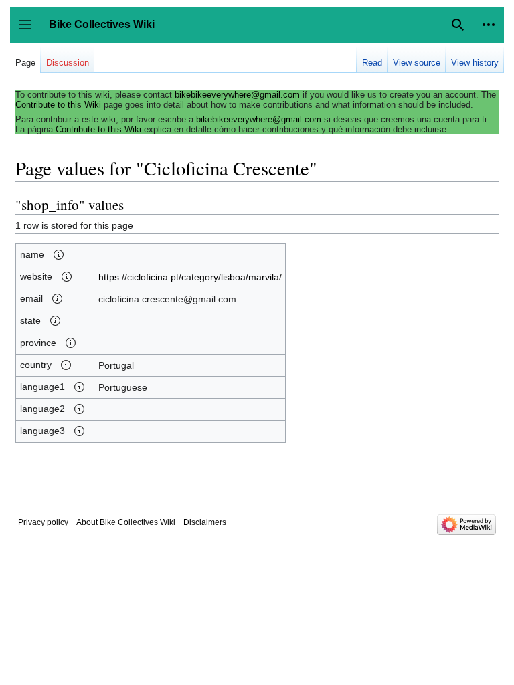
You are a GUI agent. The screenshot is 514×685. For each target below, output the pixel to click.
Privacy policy (43, 522)
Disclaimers (204, 522)
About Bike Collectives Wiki (125, 522)
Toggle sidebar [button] (30, 31)
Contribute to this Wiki (58, 105)
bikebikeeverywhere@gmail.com (237, 95)
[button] (488, 24)
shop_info (50, 204)
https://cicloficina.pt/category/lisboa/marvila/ (190, 277)
